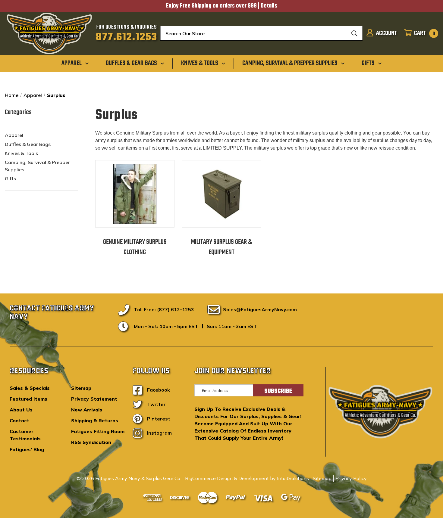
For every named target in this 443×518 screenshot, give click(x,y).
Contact (19, 420)
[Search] (354, 33)
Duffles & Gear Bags (28, 144)
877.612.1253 (126, 37)
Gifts (10, 178)
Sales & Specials (30, 388)
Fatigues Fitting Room (97, 431)
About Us (21, 410)
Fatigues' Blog (27, 449)
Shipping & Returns (94, 420)
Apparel (14, 135)
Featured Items (28, 399)
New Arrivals (86, 410)
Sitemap (81, 388)
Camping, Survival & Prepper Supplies (37, 165)
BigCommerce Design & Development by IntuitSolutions (247, 478)
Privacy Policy (351, 478)
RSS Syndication (91, 442)
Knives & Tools (21, 153)
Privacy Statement (94, 399)
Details (269, 6)
